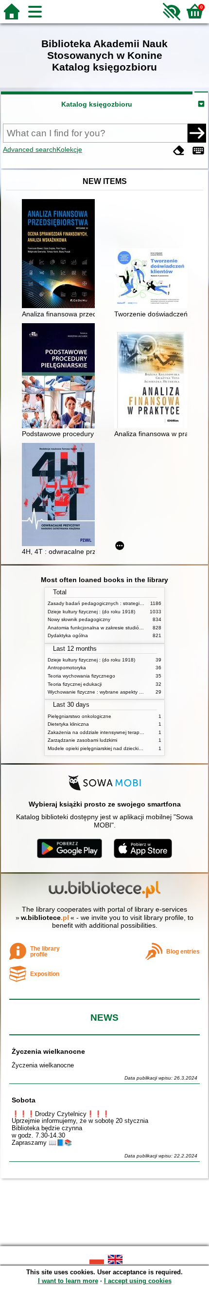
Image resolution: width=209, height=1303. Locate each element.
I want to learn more (68, 1281)
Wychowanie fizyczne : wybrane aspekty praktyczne (105, 692)
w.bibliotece (45, 917)
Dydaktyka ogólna (68, 635)
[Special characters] (198, 151)
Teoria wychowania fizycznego (81, 676)
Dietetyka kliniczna (68, 724)
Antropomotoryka (67, 667)
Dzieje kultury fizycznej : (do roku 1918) (91, 611)
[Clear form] (179, 151)
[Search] (197, 133)
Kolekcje (69, 149)
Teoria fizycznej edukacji (75, 684)
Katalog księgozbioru (96, 104)
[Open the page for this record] (61, 254)
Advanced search (29, 149)
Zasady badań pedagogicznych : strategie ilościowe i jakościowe (120, 603)
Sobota (23, 1100)
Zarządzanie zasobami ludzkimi (82, 740)
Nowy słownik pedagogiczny (79, 619)
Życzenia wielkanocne (48, 1051)
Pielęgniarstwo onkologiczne (79, 716)
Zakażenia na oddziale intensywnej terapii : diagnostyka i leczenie (121, 732)
